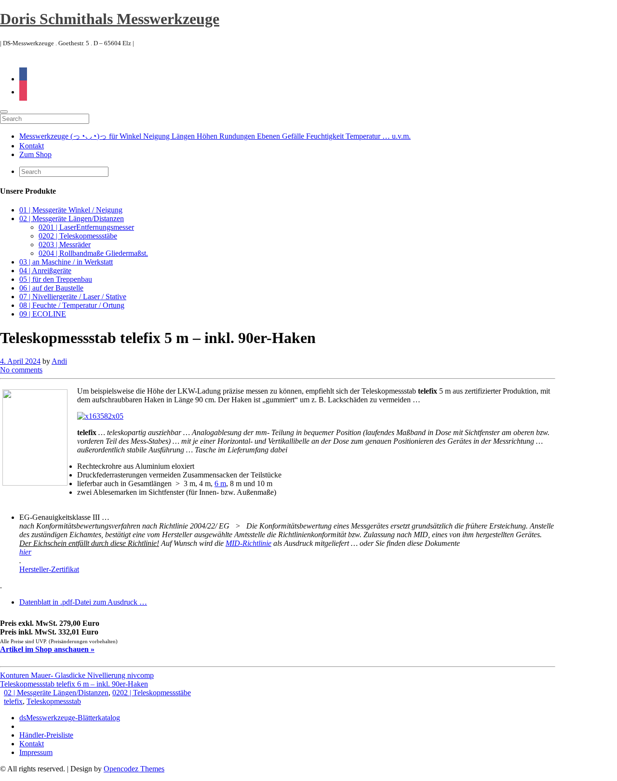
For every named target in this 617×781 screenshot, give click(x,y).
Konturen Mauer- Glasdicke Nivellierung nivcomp (77, 675)
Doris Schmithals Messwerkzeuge (109, 18)
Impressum (36, 752)
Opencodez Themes (134, 769)
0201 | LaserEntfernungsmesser (86, 227)
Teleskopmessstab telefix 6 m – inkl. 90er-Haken (74, 684)
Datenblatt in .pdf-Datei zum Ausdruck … (83, 602)
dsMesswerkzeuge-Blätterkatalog (69, 718)
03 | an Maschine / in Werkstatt (66, 262)
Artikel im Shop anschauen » (47, 649)
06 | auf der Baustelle (51, 288)
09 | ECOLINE (42, 314)
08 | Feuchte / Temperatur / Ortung (71, 305)
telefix (13, 701)
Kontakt (31, 146)
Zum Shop (35, 154)
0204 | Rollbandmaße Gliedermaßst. (93, 253)
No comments (21, 370)
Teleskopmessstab (54, 701)
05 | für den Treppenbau (55, 279)
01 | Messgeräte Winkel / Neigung (70, 210)
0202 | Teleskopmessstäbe (78, 236)
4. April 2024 (20, 361)
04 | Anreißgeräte (45, 270)
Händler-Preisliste (46, 735)
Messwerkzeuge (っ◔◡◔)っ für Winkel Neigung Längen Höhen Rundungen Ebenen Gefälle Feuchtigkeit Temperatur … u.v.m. (215, 136)
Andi (59, 361)
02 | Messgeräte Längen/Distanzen (71, 218)
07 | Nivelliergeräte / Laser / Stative (72, 296)
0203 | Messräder (65, 244)
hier (25, 552)
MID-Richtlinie (248, 543)
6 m (220, 483)
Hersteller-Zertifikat (49, 569)
